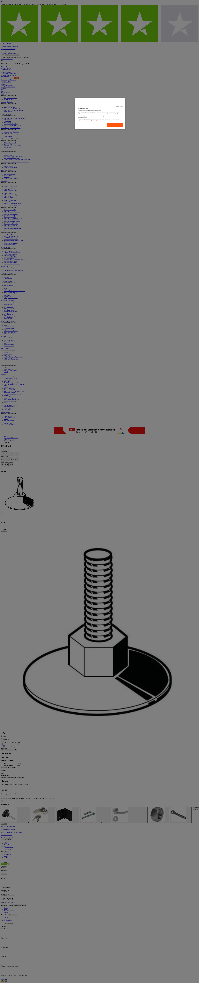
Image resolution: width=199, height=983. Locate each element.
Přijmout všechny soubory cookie (114, 125)
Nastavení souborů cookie (83, 125)
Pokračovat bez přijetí (119, 106)
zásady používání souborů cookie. (91, 120)
